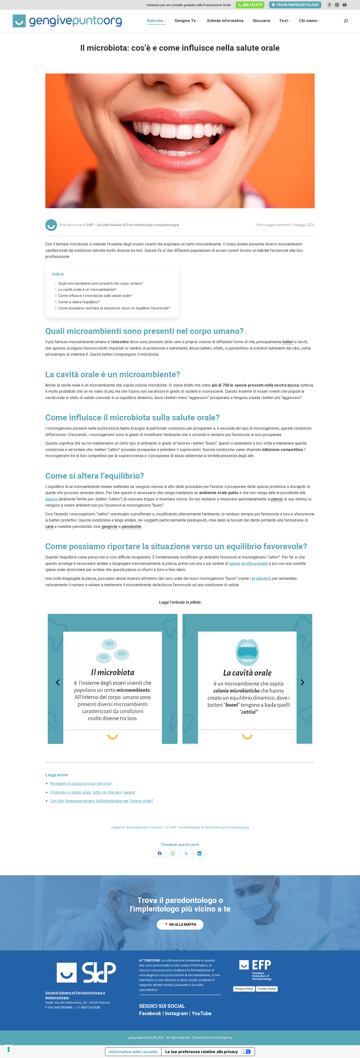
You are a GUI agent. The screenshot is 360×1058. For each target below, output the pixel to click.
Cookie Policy (267, 988)
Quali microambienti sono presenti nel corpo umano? (100, 283)
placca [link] (276, 499)
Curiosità (156, 827)
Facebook (150, 1013)
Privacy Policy (244, 988)
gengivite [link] (110, 526)
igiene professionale (248, 563)
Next (302, 683)
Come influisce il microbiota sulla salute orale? (95, 296)
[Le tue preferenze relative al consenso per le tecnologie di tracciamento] (8, 1049)
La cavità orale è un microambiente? (87, 290)
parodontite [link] (131, 526)
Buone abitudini (137, 827)
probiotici (260, 578)
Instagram (176, 1013)
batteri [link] (288, 342)
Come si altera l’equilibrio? (79, 302)
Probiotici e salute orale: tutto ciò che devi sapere (92, 792)
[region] (180, 912)
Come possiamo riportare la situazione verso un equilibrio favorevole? (114, 308)
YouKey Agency (221, 1037)
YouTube (201, 1013)
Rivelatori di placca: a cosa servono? (81, 783)
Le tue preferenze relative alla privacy (201, 1051)
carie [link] (49, 526)
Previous (57, 683)
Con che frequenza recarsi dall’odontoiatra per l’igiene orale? (101, 801)
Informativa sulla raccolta (133, 1051)
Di (207, 827)
